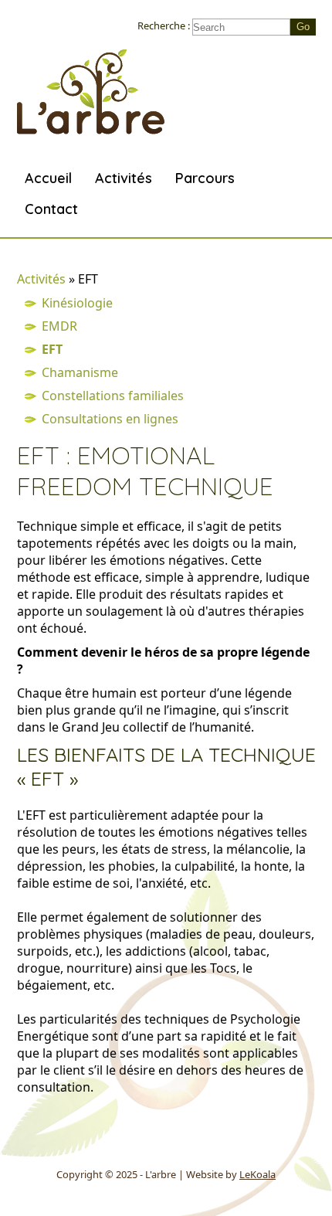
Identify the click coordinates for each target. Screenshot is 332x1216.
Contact (51, 209)
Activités (123, 178)
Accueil (48, 178)
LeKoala (257, 1174)
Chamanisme (80, 372)
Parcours (205, 178)
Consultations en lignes (110, 418)
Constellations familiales (113, 395)
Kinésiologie (77, 302)
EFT (52, 349)
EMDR (59, 326)
